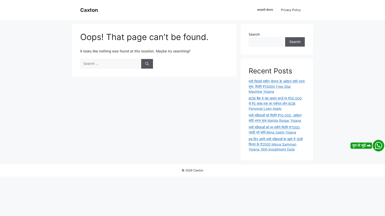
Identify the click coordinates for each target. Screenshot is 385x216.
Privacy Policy (291, 10)
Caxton (89, 10)
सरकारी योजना (265, 10)
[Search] (147, 64)
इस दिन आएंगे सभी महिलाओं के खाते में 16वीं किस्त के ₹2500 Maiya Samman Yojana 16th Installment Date (276, 144)
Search (254, 34)
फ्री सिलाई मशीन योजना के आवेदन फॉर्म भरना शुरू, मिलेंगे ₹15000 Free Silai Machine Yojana (277, 86)
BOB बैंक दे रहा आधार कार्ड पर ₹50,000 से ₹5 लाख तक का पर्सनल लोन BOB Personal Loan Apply (275, 103)
